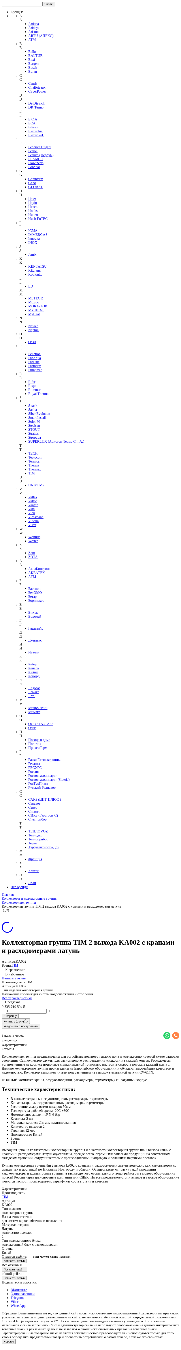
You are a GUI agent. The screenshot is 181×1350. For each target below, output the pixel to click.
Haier (32, 199)
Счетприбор (37, 819)
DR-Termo (35, 107)
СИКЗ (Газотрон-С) (43, 815)
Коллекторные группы (19, 902)
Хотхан (33, 871)
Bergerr (33, 63)
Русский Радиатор (42, 787)
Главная (8, 894)
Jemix (32, 254)
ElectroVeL (36, 135)
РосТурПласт (38, 783)
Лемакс (33, 692)
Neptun (33, 330)
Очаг (32, 728)
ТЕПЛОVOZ (38, 831)
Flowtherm (35, 163)
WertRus (34, 537)
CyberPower (37, 91)
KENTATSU (37, 266)
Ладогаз (34, 688)
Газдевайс (35, 628)
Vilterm (33, 521)
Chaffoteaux (36, 87)
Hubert (33, 215)
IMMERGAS (37, 234)
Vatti (31, 509)
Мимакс (34, 712)
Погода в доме (39, 740)
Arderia (33, 24)
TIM (31, 473)
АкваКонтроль (39, 569)
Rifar (31, 382)
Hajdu (32, 203)
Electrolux (35, 131)
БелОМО (35, 592)
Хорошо (9, 1341)
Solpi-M (34, 421)
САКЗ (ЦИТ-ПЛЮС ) (44, 799)
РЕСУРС (35, 767)
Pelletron (34, 354)
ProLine (34, 362)
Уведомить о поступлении (21, 1026)
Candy (33, 83)
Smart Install (37, 417)
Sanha (32, 409)
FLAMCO (35, 159)
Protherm (34, 366)
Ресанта (34, 763)
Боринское (36, 600)
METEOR (35, 298)
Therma (33, 465)
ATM (32, 40)
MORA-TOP (37, 306)
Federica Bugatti (39, 147)
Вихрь (33, 612)
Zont (31, 553)
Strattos (33, 433)
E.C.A (32, 119)
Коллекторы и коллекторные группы (29, 898)
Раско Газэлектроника (44, 760)
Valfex (32, 497)
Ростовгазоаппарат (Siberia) (49, 779)
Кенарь (33, 668)
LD (30, 286)
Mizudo (33, 302)
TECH (33, 453)
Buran (32, 71)
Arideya (34, 28)
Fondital (34, 167)
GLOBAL (35, 187)
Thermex (34, 469)
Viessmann (35, 517)
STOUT (34, 429)
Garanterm (35, 179)
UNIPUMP (36, 485)
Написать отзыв (14, 978)
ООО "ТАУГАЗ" (40, 724)
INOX (32, 242)
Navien (33, 326)
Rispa (32, 386)
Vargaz (33, 505)
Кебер (32, 664)
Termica (34, 461)
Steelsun (34, 425)
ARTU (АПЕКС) (40, 36)
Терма (32, 843)
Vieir (31, 513)
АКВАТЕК (36, 573)
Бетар (32, 596)
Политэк (34, 744)
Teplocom (35, 457)
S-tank (32, 405)
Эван (32, 883)
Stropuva (34, 437)
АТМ (32, 577)
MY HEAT (36, 310)
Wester (33, 541)
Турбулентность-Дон (43, 847)
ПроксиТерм (37, 748)
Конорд (34, 676)
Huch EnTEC (38, 219)
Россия (33, 771)
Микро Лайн (37, 708)
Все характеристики (17, 998)
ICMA (33, 230)
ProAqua (34, 358)
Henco (33, 207)
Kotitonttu (35, 274)
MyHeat (34, 314)
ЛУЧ (31, 696)
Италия (33, 652)
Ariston (33, 32)
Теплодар (35, 835)
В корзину (10, 1016)
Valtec (32, 501)
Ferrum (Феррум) (40, 155)
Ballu (32, 51)
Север (32, 807)
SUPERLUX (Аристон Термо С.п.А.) (56, 441)
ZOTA (33, 557)
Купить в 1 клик (14, 1021)
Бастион (34, 588)
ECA (32, 123)
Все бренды (19, 887)
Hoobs (33, 211)
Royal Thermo (38, 394)
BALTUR (35, 55)
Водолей (34, 616)
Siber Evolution (39, 413)
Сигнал (34, 811)
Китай (33, 672)
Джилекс (35, 640)
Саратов (34, 803)
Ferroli (33, 151)
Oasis (32, 342)
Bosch (32, 67)
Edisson (33, 127)
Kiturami (34, 270)
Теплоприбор (38, 839)
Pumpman (35, 370)
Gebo (32, 183)
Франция (35, 859)
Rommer (34, 390)
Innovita (34, 238)
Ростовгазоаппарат (42, 775)
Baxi (31, 59)
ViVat (32, 525)
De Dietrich (36, 103)
